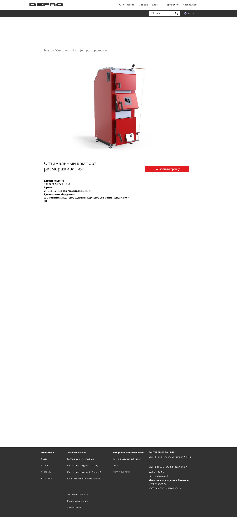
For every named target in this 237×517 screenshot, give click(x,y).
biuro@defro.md (158, 476)
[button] (51, 452)
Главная (49, 50)
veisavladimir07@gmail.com (165, 488)
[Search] (176, 13)
